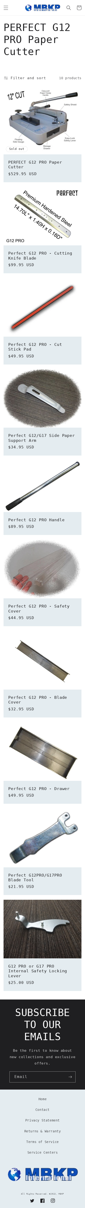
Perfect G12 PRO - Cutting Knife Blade (40, 255)
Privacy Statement (42, 1120)
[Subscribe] (70, 1076)
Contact (42, 1110)
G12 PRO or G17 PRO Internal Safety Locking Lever (37, 971)
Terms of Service (42, 1142)
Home (42, 1099)
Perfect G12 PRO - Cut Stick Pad (35, 347)
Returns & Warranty (42, 1131)
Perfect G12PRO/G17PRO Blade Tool (35, 877)
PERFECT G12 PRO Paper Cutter (35, 164)
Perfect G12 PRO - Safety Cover (39, 608)
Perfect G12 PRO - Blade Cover (37, 699)
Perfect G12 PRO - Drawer (39, 788)
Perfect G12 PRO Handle (36, 519)
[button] (6, 8)
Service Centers (42, 1152)
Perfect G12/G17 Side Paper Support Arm (41, 438)
